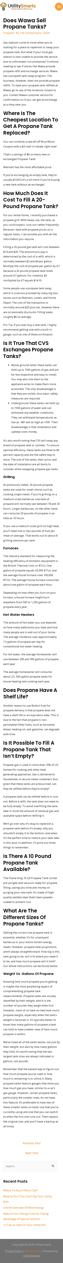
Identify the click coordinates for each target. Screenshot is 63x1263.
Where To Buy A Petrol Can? (20, 1190)
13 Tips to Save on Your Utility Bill (24, 1225)
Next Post (31, 1153)
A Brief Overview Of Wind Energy (23, 1207)
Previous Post (32, 1143)
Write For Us (33, 1251)
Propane (8, 33)
